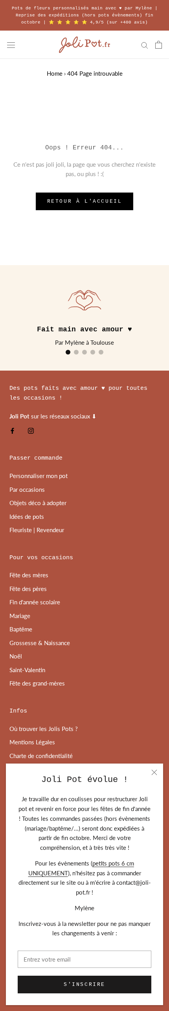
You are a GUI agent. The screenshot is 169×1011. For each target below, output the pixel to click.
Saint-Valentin (27, 669)
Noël (15, 656)
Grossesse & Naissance (39, 642)
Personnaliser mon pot (38, 475)
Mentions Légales (32, 742)
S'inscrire (84, 984)
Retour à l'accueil (84, 201)
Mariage (19, 615)
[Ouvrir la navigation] (11, 45)
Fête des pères (28, 588)
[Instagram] (31, 430)
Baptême (20, 629)
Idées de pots (26, 516)
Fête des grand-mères (37, 683)
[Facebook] (12, 430)
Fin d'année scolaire (34, 602)
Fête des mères (28, 574)
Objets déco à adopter (37, 502)
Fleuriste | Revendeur (36, 529)
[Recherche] (144, 44)
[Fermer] (154, 772)
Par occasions (27, 489)
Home (54, 73)
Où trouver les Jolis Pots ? (43, 728)
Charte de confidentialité (41, 755)
